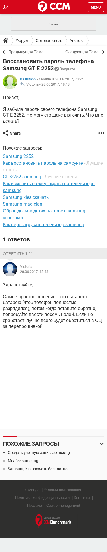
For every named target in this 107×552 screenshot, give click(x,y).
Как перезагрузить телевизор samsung (43, 224)
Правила (34, 505)
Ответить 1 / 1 (18, 253)
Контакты (82, 497)
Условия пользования (62, 490)
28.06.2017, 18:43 (55, 84)
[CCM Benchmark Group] (54, 521)
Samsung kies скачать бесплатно (38, 468)
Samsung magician (22, 204)
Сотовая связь (49, 40)
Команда (31, 490)
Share (15, 133)
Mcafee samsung (23, 460)
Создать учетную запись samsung (39, 452)
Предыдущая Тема (26, 51)
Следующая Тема (82, 51)
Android (77, 40)
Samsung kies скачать (26, 197)
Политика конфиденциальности (42, 497)
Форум (22, 40)
